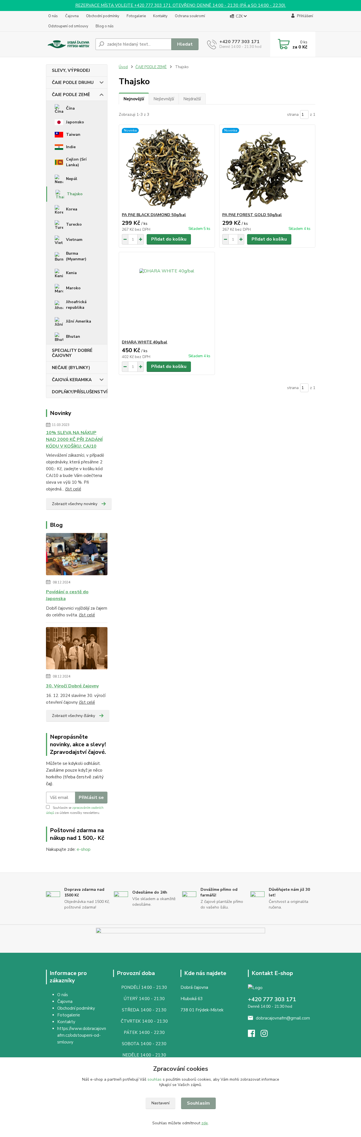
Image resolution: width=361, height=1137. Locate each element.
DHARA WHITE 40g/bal (144, 342)
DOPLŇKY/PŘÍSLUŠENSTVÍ (79, 392)
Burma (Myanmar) (76, 256)
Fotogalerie (136, 16)
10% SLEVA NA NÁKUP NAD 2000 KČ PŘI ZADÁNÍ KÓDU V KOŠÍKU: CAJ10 (74, 439)
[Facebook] (254, 1035)
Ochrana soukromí (190, 16)
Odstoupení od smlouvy (68, 26)
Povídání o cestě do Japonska (67, 595)
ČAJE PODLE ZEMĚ (71, 94)
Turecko (74, 224)
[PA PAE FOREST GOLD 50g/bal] (267, 168)
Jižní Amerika (78, 321)
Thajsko (75, 194)
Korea (71, 209)
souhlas (155, 1079)
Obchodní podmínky (102, 16)
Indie (71, 147)
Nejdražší (192, 99)
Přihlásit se (91, 797)
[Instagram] (267, 1035)
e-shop (84, 849)
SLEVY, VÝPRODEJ (71, 70)
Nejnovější (134, 99)
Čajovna (72, 16)
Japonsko (75, 122)
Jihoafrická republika (76, 304)
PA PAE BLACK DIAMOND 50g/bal (154, 214)
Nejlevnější (163, 99)
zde (204, 1123)
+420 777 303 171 (239, 42)
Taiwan (73, 134)
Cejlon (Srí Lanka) (76, 162)
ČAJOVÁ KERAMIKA (72, 380)
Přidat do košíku (168, 239)
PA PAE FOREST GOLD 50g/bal (252, 214)
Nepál (71, 178)
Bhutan (73, 336)
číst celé (73, 489)
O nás (53, 16)
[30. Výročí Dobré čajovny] (77, 649)
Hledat (185, 44)
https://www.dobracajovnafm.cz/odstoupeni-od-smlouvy (81, 1035)
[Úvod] (68, 44)
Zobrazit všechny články (73, 715)
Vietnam (74, 239)
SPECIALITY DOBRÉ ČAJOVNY (72, 353)
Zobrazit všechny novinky (74, 504)
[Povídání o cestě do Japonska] (77, 555)
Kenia (71, 273)
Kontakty (160, 16)
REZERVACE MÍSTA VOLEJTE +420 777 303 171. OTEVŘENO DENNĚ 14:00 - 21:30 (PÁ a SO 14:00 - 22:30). (180, 5)
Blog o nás (105, 26)
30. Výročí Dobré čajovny (72, 686)
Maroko (73, 288)
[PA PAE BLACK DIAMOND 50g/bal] (167, 168)
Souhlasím (198, 1103)
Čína (70, 108)
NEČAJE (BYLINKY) (71, 367)
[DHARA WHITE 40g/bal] (167, 296)
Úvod (123, 67)
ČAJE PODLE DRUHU (73, 82)
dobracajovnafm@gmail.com (283, 1018)
